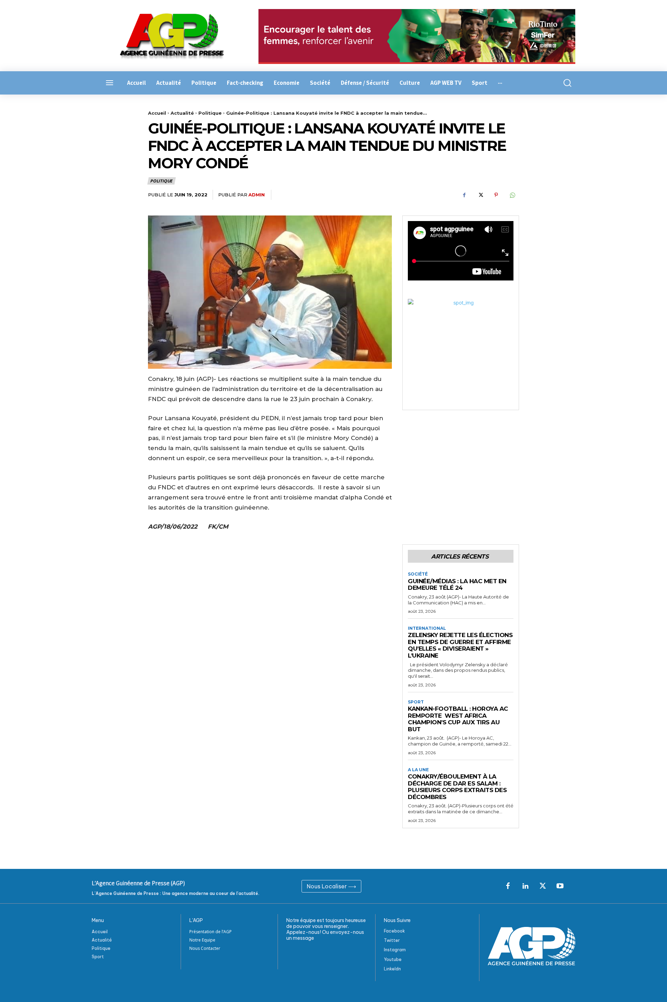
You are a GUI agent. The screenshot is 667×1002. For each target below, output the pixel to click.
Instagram (395, 949)
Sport (416, 702)
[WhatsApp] (512, 195)
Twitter (392, 940)
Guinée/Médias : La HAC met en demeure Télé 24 (457, 585)
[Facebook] (464, 195)
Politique (210, 113)
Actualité (182, 113)
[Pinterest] (496, 195)
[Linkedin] (525, 886)
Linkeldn (392, 968)
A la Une (418, 769)
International (427, 628)
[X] (480, 195)
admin (256, 194)
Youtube (393, 959)
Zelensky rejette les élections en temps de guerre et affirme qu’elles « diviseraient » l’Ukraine (460, 645)
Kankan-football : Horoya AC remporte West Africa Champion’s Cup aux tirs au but (458, 719)
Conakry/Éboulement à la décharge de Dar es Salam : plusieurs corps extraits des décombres (457, 786)
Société (418, 574)
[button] (563, 83)
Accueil (157, 113)
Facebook (394, 931)
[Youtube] (560, 886)
